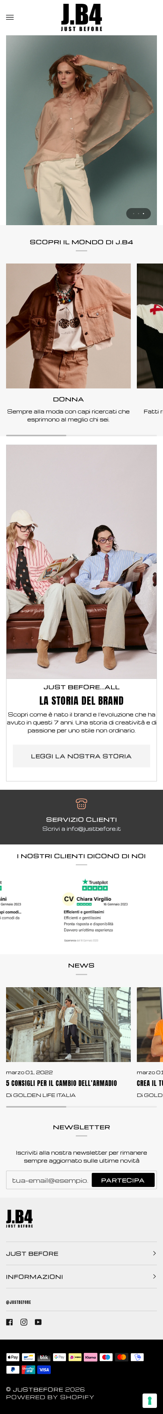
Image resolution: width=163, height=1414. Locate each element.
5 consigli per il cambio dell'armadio (61, 1083)
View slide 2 (138, 213)
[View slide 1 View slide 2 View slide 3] (81, 130)
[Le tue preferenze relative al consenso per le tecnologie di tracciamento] (150, 1400)
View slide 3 (143, 213)
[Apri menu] (17, 17)
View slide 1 (133, 213)
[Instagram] (23, 1322)
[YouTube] (38, 1322)
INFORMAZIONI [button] (34, 1276)
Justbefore (38, 1389)
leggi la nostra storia (81, 756)
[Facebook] (9, 1322)
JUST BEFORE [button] (32, 1253)
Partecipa (123, 1180)
